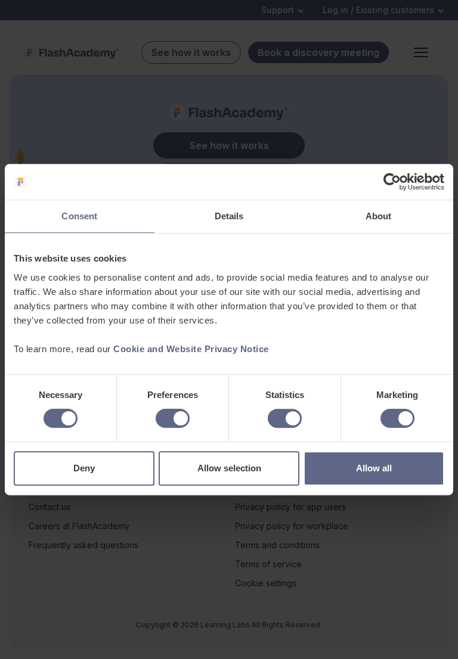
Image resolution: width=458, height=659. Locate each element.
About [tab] (379, 216)
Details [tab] (229, 216)
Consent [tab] (79, 216)
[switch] (173, 418)
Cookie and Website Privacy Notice (191, 349)
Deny (84, 468)
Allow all (374, 468)
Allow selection (229, 468)
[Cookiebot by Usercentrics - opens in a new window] (392, 182)
